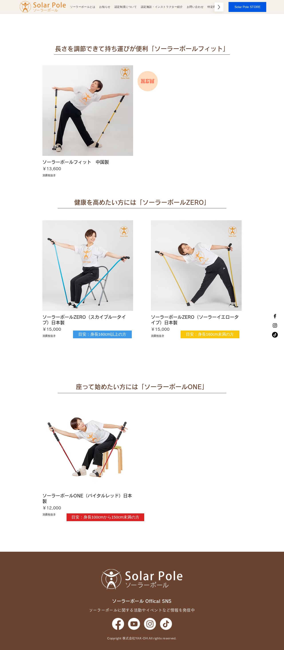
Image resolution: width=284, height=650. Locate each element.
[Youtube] (134, 624)
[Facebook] (275, 316)
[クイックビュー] (87, 110)
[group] (142, 121)
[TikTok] (275, 335)
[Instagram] (275, 325)
